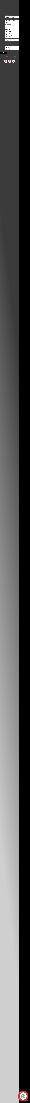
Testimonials (9, 40)
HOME (6, 13)
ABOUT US (8, 15)
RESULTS (7, 38)
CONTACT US (9, 45)
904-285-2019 (11, 57)
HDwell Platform (10, 20)
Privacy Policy (10, 49)
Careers (8, 47)
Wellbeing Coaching (11, 26)
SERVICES (8, 19)
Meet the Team (10, 17)
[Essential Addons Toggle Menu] (3, 53)
